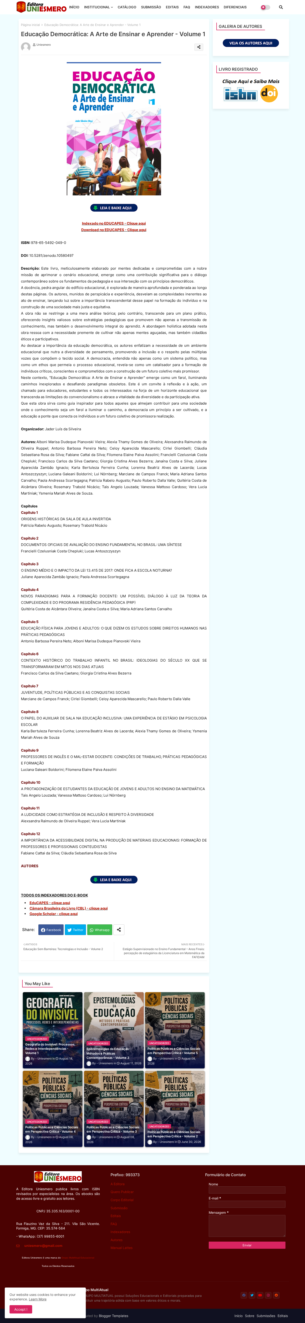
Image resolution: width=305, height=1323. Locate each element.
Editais (116, 1216)
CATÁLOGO (127, 7)
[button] (281, 7)
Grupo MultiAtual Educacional (77, 1257)
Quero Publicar (122, 1192)
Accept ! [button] (20, 1309)
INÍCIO (74, 7)
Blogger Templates (113, 1316)
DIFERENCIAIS (235, 7)
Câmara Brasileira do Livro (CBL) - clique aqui (69, 908)
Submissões (266, 1316)
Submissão (119, 1208)
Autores (116, 1240)
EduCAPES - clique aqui (50, 903)
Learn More (37, 1299)
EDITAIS (172, 7)
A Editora (118, 1184)
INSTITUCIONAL (97, 7)
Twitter (78, 930)
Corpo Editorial (122, 1200)
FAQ (186, 7)
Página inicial (30, 25)
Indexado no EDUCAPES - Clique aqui (114, 223)
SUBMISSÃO (151, 7)
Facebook (53, 930)
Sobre (249, 1316)
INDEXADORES (207, 7)
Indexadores (120, 1232)
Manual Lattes (121, 1248)
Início (238, 1316)
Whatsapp (102, 930)
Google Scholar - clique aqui (54, 914)
